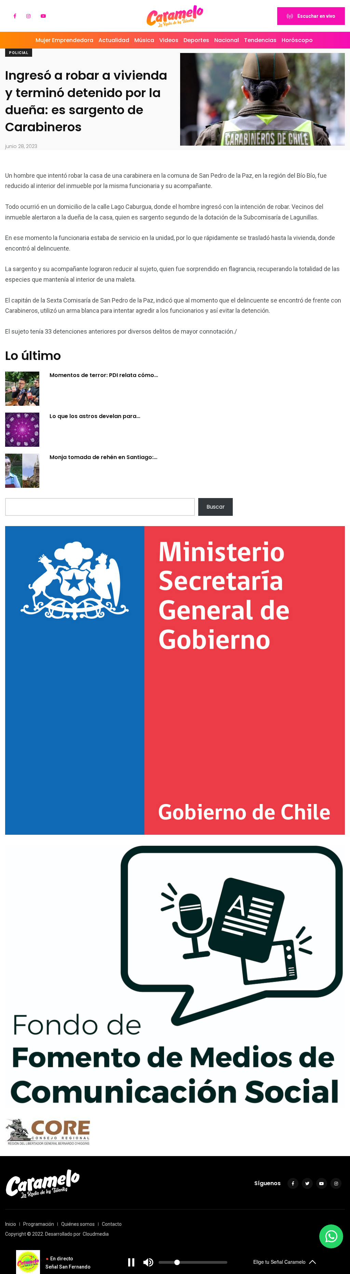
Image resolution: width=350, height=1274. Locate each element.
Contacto (112, 1224)
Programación (38, 1224)
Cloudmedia (96, 1234)
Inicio (10, 1224)
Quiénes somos (78, 1224)
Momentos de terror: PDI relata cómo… (104, 375)
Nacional (226, 40)
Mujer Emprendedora (64, 40)
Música (144, 40)
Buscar (215, 507)
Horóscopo (297, 40)
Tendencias (260, 40)
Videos (168, 40)
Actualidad (113, 40)
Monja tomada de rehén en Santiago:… (103, 457)
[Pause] (131, 1262)
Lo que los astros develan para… (95, 416)
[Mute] (148, 1262)
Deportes (196, 40)
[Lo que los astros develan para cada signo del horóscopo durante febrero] (22, 430)
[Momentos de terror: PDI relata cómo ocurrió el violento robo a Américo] (22, 389)
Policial (18, 53)
